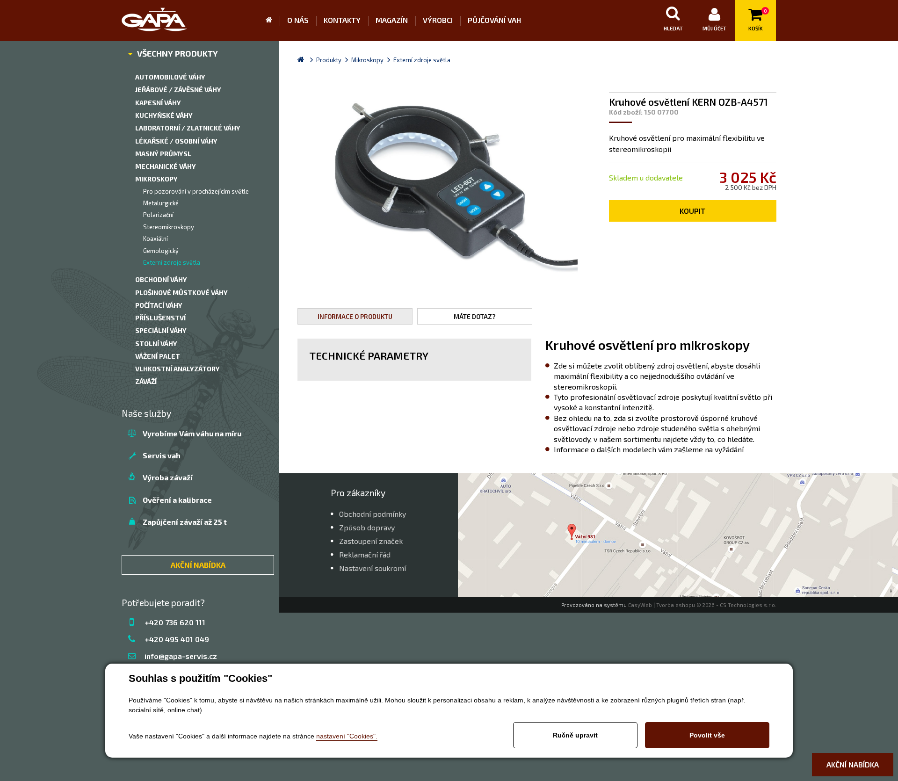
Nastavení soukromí (372, 568)
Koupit (692, 210)
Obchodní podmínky (372, 513)
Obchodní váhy (161, 279)
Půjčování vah (494, 19)
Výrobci (438, 19)
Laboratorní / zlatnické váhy (187, 128)
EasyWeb (640, 605)
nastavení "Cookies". (346, 736)
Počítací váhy (158, 305)
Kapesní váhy (158, 103)
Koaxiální (155, 238)
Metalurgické (161, 203)
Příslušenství (160, 318)
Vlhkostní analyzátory (177, 369)
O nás (298, 19)
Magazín (392, 19)
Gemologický (161, 250)
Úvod (273, 20)
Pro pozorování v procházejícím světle (196, 191)
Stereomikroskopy (168, 227)
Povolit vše (707, 735)
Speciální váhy (161, 330)
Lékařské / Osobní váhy (176, 141)
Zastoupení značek (371, 540)
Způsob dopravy (367, 527)
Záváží (146, 381)
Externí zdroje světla (171, 262)
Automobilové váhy (170, 77)
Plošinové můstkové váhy (181, 292)
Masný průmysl (163, 154)
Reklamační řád (365, 554)
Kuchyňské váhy (164, 115)
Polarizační (158, 214)
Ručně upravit (575, 735)
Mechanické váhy (165, 166)
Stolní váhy (156, 343)
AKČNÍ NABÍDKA (198, 564)
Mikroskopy (156, 179)
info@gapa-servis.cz (181, 655)
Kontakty (342, 19)
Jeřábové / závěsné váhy (178, 90)
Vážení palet (157, 356)
